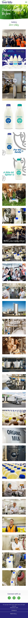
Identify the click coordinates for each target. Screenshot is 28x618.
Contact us (14, 610)
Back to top (13, 614)
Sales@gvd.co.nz (18, 597)
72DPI (16, 607)
